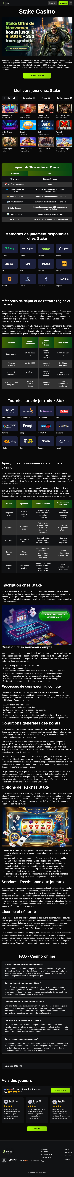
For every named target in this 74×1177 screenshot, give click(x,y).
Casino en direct (26, 98)
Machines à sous (62, 98)
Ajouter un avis (60, 1090)
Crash (44, 98)
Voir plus (37, 1128)
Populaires (8, 98)
